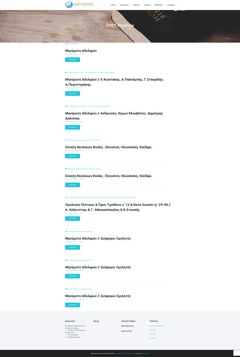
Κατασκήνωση (158, 5)
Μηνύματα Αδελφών (81, 51)
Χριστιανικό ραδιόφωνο (157, 326)
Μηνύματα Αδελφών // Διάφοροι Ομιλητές (98, 238)
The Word (152, 338)
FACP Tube (153, 334)
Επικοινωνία (171, 5)
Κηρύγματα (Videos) (72, 54)
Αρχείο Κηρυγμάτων (127, 326)
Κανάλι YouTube (126, 331)
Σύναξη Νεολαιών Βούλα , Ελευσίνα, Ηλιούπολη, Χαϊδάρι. (109, 147)
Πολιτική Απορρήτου (128, 353)
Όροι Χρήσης (118, 353)
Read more (72, 59)
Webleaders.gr (145, 353)
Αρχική (113, 5)
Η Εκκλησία (136, 5)
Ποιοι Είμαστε (124, 5)
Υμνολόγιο (153, 330)
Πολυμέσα (147, 5)
